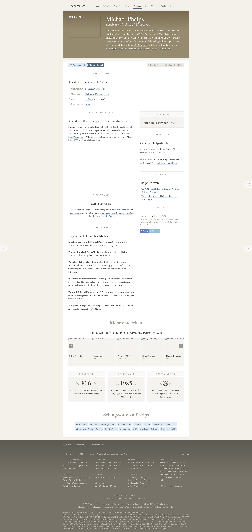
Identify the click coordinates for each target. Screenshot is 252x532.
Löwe (85, 480)
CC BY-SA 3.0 (117, 528)
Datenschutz (129, 498)
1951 (103, 465)
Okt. (64, 468)
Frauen (177, 477)
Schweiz (131, 480)
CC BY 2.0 (87, 528)
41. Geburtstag (163, 48)
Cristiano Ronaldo (110, 212)
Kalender (107, 6)
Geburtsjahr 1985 (108, 424)
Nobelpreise (165, 480)
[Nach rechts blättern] (181, 344)
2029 (115, 477)
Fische (78, 477)
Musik (177, 465)
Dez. (75, 468)
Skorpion (83, 483)
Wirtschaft (181, 474)
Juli (74, 465)
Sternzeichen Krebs (84, 428)
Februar (73, 462)
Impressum (140, 498)
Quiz (171, 6)
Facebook (178, 486)
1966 (115, 462)
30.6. (86, 383)
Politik (162, 462)
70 (111, 486)
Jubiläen (127, 6)
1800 (103, 468)
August (80, 465)
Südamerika (145, 483)
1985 (145, 44)
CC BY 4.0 (96, 528)
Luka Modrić (92, 216)
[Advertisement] (101, 168)
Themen (154, 6)
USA (169, 64)
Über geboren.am (114, 498)
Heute (97, 6)
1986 (103, 462)
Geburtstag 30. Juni (161, 424)
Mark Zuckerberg (75, 136)
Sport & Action (156, 64)
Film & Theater (179, 462)
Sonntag (88, 88)
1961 (120, 462)
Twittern (155, 231)
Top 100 (79, 453)
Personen (137, 6)
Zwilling (72, 480)
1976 (109, 462)
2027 (103, 477)
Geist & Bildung (175, 468)
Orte (146, 6)
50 (104, 486)
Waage (75, 483)
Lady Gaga (115, 133)
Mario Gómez (109, 216)
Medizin (183, 471)
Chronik (117, 6)
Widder (86, 477)
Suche (163, 6)
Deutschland (133, 477)
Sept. (86, 465)
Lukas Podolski (122, 209)
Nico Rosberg (75, 212)
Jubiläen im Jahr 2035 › (166, 162)
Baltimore (89, 93)
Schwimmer (157, 30)
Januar (66, 462)
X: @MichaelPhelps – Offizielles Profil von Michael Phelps (161, 190)
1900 (97, 468)
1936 (115, 465)
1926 (120, 465)
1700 (109, 468)
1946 (109, 465)
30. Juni (138, 44)
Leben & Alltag (166, 477)
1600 (115, 468)
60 (107, 486)
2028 (109, 477)
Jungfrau (66, 483)
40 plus (147, 424)
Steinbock (75, 486)
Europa (139, 480)
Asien (146, 480)
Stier (65, 480)
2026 (97, 477)
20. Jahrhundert (124, 424)
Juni (174, 424)
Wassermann (68, 477)
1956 (97, 465)
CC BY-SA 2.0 (106, 528)
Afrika (130, 486)
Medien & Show (166, 465)
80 (115, 486)
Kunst (183, 465)
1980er (179, 64)
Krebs (88, 103)
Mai (64, 465)
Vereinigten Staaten (115, 48)
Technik (175, 471)
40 (100, 486)
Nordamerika (133, 483)
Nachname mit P (168, 428)
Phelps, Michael (96, 64)
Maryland (99, 93)
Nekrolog (185, 453)
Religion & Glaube (167, 474)
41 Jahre (89, 98)
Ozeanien (138, 486)
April (86, 462)
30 (96, 486)
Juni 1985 (94, 424)
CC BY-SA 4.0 (128, 528)
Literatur (163, 468)
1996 (97, 462)
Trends (91, 453)
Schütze (66, 486)
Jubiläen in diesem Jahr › (156, 152)
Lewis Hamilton (126, 212)
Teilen (145, 231)
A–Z (145, 486)
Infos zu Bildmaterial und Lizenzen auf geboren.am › (153, 528)
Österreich (144, 477)
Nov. (70, 468)
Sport (169, 462)
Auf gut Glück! (113, 453)
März (81, 462)
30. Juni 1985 (81, 424)
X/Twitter (166, 486)
